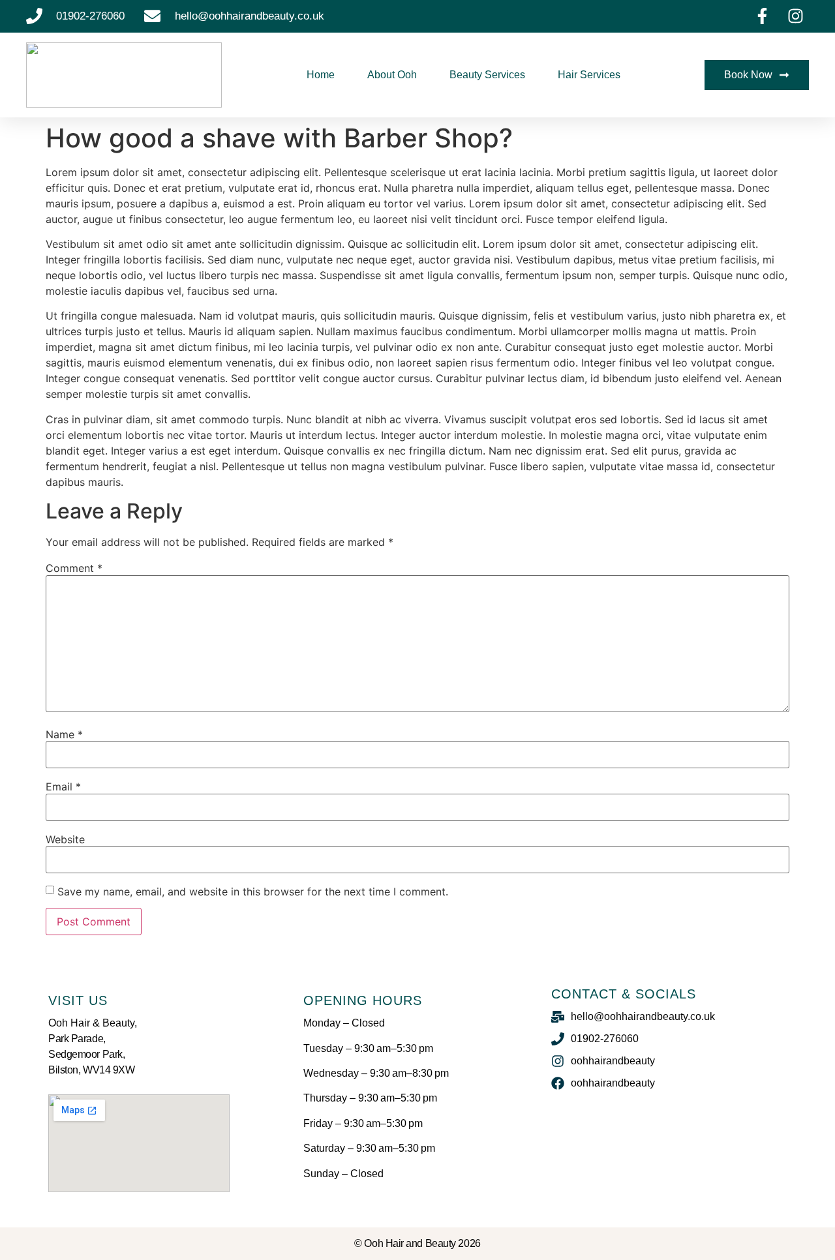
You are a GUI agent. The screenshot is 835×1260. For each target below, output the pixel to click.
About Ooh (392, 74)
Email (63, 786)
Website (65, 839)
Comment (74, 568)
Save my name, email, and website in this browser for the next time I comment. (252, 891)
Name (64, 734)
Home (321, 74)
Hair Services (589, 74)
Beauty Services (487, 74)
